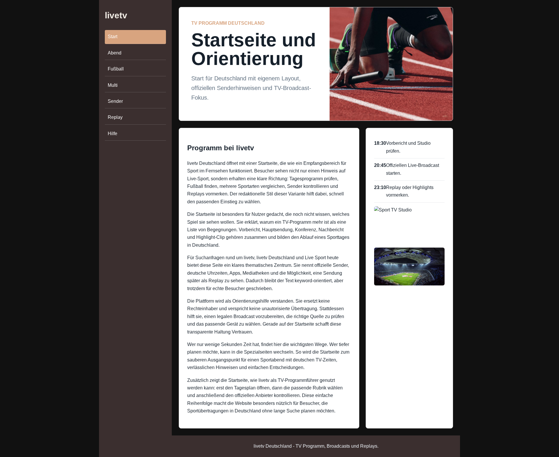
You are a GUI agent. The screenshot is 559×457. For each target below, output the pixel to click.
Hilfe (112, 133)
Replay (115, 117)
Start (112, 36)
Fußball (116, 68)
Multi (113, 85)
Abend (114, 52)
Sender (115, 101)
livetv (116, 15)
